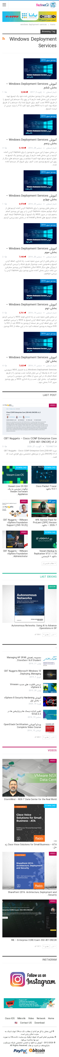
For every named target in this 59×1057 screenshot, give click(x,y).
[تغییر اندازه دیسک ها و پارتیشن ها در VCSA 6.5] (50, 715)
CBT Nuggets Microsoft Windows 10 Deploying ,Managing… (22, 672)
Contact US (26, 1023)
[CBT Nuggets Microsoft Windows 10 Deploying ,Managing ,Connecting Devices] (50, 675)
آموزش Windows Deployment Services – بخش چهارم (31, 198)
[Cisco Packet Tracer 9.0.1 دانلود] (44, 474)
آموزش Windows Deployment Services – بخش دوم (31, 306)
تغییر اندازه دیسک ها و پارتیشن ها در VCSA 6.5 (24, 713)
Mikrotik (21, 1018)
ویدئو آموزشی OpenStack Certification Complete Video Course (22, 726)
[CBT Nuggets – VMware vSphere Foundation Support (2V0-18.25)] (15, 508)
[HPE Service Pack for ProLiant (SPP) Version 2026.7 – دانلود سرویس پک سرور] (44, 508)
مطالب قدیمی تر (49, 563)
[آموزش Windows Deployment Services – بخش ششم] (40, 68)
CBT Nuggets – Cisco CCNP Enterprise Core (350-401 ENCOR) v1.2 (30, 440)
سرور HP (52, 501)
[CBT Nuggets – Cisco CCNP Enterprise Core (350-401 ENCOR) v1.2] (29, 419)
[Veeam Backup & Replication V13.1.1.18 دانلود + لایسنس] (44, 539)
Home (51, 1018)
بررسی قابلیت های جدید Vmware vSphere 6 (25, 686)
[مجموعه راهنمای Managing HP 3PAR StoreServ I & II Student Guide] (50, 661)
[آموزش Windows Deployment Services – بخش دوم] (40, 289)
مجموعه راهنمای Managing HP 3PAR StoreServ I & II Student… (24, 659)
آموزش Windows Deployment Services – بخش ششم (31, 86)
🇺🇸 (16, 1023)
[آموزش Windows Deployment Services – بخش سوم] (40, 233)
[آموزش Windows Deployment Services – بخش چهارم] (40, 180)
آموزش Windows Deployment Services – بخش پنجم (31, 142)
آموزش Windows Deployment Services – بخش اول (31, 359)
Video (53, 405)
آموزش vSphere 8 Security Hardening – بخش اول (22, 699)
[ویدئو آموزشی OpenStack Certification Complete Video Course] (50, 728)
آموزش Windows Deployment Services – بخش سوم (31, 250)
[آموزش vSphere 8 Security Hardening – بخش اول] (50, 701)
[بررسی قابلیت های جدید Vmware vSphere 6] (50, 688)
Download (50, 467)
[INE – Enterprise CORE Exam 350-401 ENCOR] (29, 918)
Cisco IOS (10, 1018)
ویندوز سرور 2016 (48, 60)
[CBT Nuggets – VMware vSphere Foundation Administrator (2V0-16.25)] (15, 539)
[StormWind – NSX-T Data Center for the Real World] (29, 778)
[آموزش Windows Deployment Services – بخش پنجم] (40, 124)
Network (41, 1018)
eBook (52, 586)
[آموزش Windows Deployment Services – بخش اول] (40, 342)
